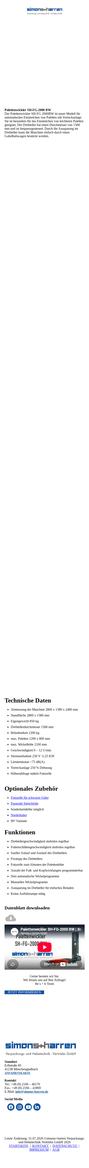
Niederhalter (19, 815)
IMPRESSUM (39, 1149)
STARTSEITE (18, 1146)
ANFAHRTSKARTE (17, 1073)
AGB (56, 1149)
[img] (44, 11)
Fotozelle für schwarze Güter (30, 797)
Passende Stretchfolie (24, 803)
